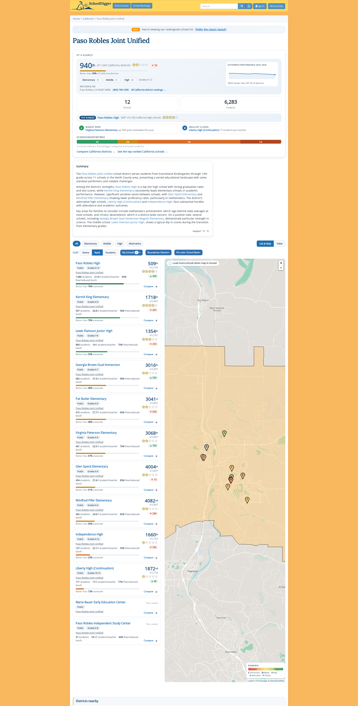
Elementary (90, 79)
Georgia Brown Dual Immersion (98, 365)
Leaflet (251, 680)
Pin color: (187, 252)
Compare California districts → (96, 151)
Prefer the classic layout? (210, 29)
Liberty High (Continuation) (204, 130)
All (76, 243)
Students (111, 252)
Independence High (159, 201)
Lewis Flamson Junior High (128, 222)
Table (279, 243)
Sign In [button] (260, 6)
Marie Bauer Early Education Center (101, 602)
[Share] (249, 6)
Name (85, 252)
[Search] (242, 6)
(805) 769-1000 (121, 89)
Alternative (135, 243)
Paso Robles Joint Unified (97, 173)
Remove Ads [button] (276, 6)
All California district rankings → (148, 89)
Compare (148, 286)
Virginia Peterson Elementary (102, 130)
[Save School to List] (156, 286)
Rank (97, 252)
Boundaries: (157, 252)
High (128, 79)
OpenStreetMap (277, 680)
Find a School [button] (121, 5)
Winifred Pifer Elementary (92, 198)
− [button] (281, 268)
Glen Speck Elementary (182, 194)
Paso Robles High (108, 117)
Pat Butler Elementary (91, 399)
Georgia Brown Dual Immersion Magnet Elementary (132, 218)
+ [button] (281, 263)
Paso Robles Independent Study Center (103, 623)
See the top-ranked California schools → (143, 151)
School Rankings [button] (141, 5)
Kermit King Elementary (119, 190)
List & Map (265, 243)
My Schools (129, 252)
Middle (111, 79)
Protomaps (262, 680)
